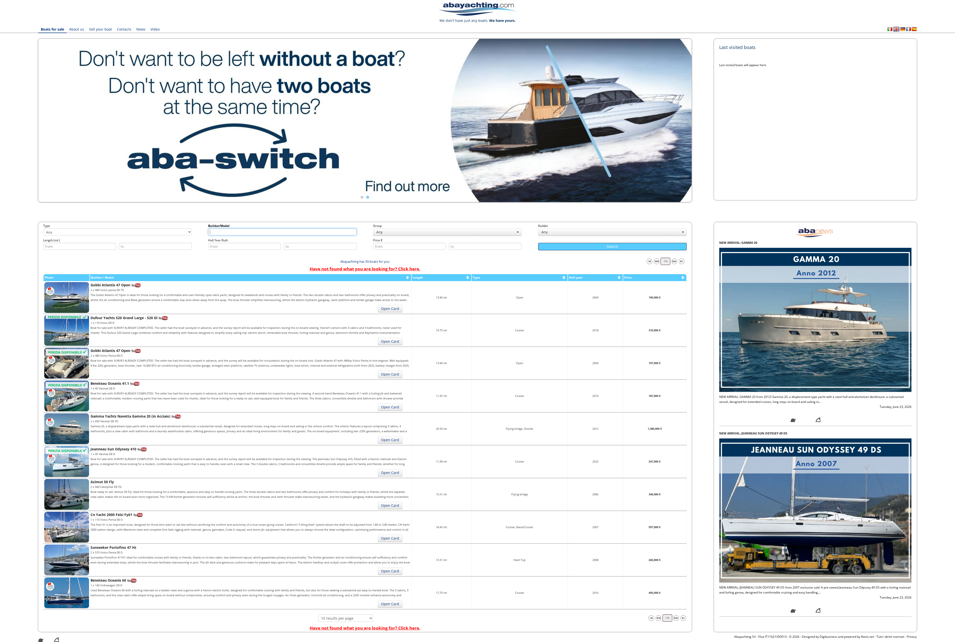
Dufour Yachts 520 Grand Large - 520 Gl (124, 317)
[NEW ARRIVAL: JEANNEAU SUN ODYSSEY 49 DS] (815, 510)
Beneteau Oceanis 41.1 (110, 383)
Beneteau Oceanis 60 (108, 580)
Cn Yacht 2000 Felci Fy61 (111, 514)
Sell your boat (100, 29)
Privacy (912, 637)
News (140, 29)
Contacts (124, 29)
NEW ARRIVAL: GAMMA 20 (738, 243)
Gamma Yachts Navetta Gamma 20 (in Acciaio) (130, 416)
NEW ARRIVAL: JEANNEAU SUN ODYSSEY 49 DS (753, 433)
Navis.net (867, 637)
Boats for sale (52, 29)
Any (379, 232)
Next (699, 120)
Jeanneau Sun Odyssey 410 (113, 449)
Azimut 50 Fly (102, 481)
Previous (31, 120)
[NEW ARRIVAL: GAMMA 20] (815, 319)
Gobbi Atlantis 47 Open (110, 285)
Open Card (390, 308)
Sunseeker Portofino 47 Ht (113, 547)
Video (155, 29)
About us (76, 29)
